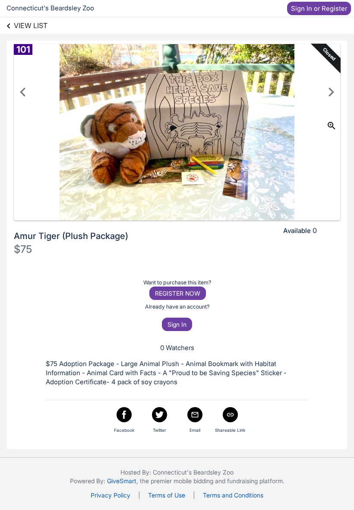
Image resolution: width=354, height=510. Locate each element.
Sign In (177, 324)
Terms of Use (166, 495)
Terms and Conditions (233, 495)
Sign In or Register (319, 8)
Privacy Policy (110, 495)
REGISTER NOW (177, 293)
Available (297, 230)
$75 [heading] (23, 249)
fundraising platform (255, 480)
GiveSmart (121, 480)
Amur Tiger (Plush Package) (71, 236)
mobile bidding (193, 480)
